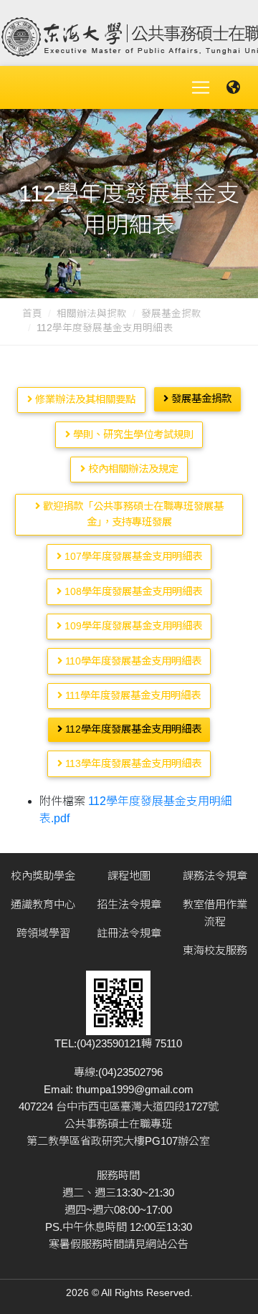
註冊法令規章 (129, 933)
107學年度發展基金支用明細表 (132, 556)
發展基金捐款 (171, 313)
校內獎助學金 (43, 876)
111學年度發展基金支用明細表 (131, 695)
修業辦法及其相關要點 (83, 399)
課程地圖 (129, 876)
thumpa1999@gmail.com (135, 1089)
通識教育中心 (43, 904)
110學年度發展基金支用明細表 (131, 661)
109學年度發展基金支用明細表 (132, 626)
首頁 (32, 313)
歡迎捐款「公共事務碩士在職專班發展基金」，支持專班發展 (132, 514)
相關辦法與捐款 (92, 313)
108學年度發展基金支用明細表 (132, 591)
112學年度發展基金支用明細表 (131, 729)
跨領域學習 (43, 933)
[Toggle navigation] (200, 87)
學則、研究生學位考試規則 (132, 434)
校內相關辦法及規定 (131, 469)
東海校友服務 (215, 950)
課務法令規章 (215, 876)
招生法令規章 (129, 904)
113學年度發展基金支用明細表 (131, 763)
